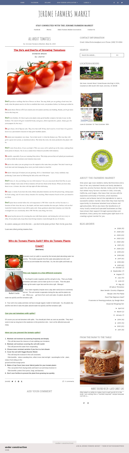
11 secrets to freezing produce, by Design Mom (106, 300)
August (119, 274)
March (119, 312)
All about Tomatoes (39, 38)
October (119, 268)
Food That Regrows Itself (114, 297)
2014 (119, 320)
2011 (119, 330)
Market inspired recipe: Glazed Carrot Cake (107, 388)
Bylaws (48, 2)
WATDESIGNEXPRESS (116, 446)
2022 (119, 242)
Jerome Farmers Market (64, 13)
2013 (119, 323)
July (119, 278)
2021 (119, 245)
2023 (119, 238)
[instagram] (118, 2)
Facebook (34, 2)
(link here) (39, 249)
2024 (119, 235)
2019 (119, 252)
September (117, 271)
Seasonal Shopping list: (115, 304)
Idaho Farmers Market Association (69, 29)
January (119, 315)
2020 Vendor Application (66, 2)
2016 (119, 262)
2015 (119, 265)
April (120, 308)
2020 (119, 249)
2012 (119, 326)
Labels (86, 2)
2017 (119, 259)
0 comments (69, 381)
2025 (119, 232)
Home (22, 2)
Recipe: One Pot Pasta (115, 294)
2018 (119, 255)
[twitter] (122, 2)
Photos (49, 29)
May (120, 284)
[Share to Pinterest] (19, 381)
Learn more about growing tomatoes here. (19, 229)
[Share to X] (13, 381)
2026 (119, 228)
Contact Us (91, 29)
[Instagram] (88, 403)
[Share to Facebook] (15, 381)
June (120, 281)
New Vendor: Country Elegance (112, 290)
